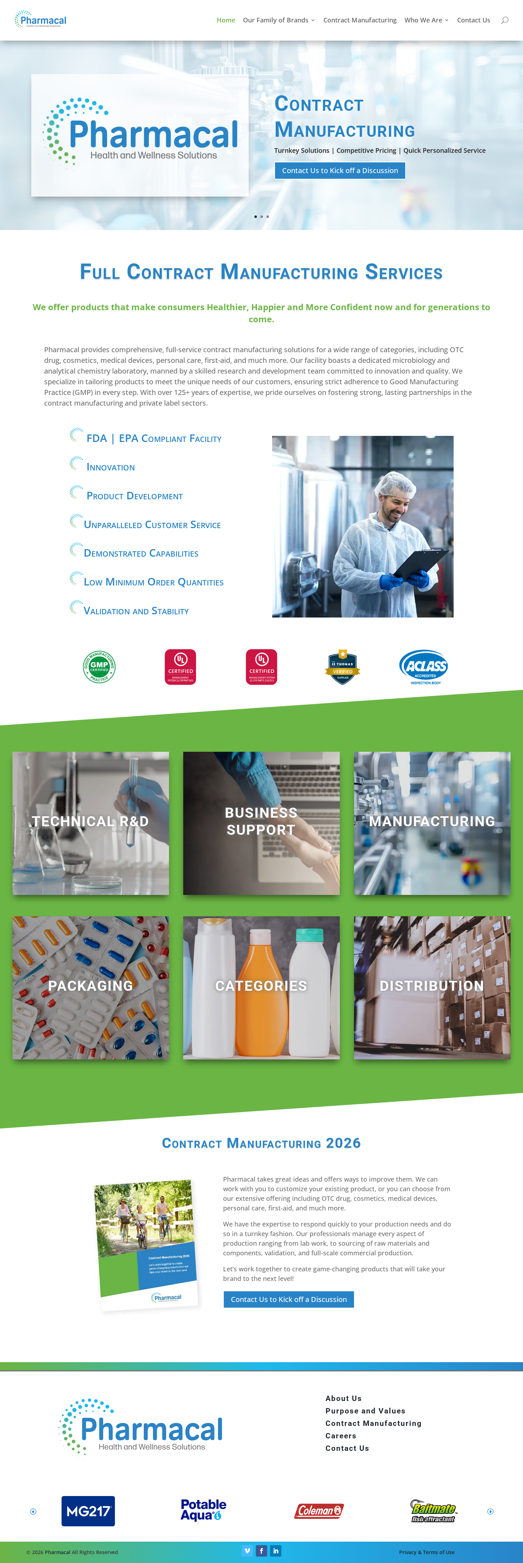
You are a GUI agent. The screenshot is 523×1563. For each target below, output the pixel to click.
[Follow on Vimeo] (247, 1551)
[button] (490, 1511)
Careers (341, 1436)
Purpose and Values (366, 1411)
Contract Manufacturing (360, 20)
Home (226, 20)
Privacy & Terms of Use (427, 1552)
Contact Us (473, 20)
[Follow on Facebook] (261, 1551)
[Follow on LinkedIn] (275, 1551)
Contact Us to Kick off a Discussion (340, 171)
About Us (344, 1398)
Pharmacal (57, 1552)
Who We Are (423, 20)
